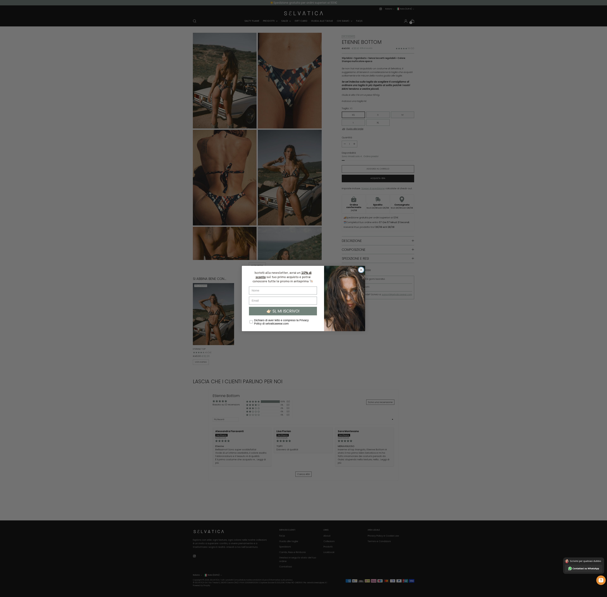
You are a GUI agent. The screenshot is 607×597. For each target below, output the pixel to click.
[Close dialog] (361, 270)
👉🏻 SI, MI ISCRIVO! (283, 311)
